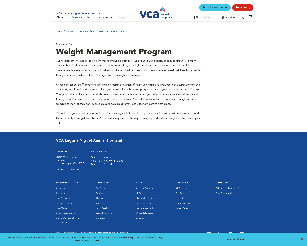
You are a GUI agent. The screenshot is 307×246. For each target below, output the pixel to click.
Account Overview (144, 188)
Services (77, 17)
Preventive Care (86, 31)
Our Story (100, 188)
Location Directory (65, 203)
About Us (61, 17)
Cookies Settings (235, 239)
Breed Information (104, 213)
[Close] (301, 238)
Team (90, 17)
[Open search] (243, 17)
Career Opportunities (67, 218)
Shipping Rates (183, 203)
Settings (140, 218)
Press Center (62, 208)
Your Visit (100, 203)
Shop (122, 17)
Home (59, 31)
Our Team (100, 198)
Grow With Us (62, 223)
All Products (181, 188)
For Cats (180, 198)
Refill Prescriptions (144, 203)
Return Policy (182, 208)
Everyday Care (106, 17)
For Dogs (180, 193)
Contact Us (61, 193)
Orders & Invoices (144, 213)
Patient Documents (145, 208)
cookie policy (128, 238)
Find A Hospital (63, 198)
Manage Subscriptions (146, 198)
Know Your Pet (102, 208)
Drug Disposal (224, 194)
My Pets (139, 193)
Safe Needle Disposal (226, 189)
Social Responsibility (65, 213)
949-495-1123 (72, 169)
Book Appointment (214, 7)
